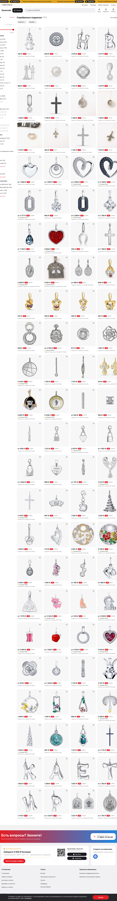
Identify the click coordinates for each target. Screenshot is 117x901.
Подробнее (27, 898)
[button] (58, 1)
